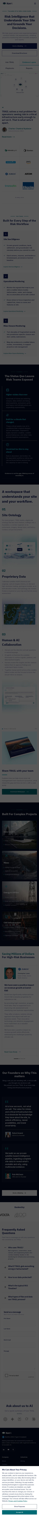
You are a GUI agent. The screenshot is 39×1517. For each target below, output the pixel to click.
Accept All (19, 1512)
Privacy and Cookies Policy (17, 1501)
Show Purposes (19, 1506)
